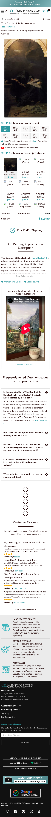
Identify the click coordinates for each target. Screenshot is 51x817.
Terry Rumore (20, 588)
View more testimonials (24, 609)
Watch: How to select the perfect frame (21, 148)
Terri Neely (18, 571)
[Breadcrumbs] (2, 19)
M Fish (17, 557)
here (35, 141)
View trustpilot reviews (24, 769)
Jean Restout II (8, 27)
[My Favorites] (43, 11)
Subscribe (25, 742)
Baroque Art (33, 281)
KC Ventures (19, 602)
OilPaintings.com (28, 803)
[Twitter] (31, 812)
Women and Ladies (13, 281)
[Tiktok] (39, 812)
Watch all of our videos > (25, 365)
